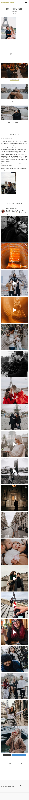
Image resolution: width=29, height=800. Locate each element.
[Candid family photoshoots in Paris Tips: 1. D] (14, 552)
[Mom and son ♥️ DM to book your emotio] (14, 659)
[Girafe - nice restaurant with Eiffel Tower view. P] (14, 632)
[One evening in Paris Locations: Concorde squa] (14, 417)
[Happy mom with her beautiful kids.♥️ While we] (14, 686)
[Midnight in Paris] (14, 498)
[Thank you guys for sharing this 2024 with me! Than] (14, 283)
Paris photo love (18, 54)
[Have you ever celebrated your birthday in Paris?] (14, 444)
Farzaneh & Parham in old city (14, 122)
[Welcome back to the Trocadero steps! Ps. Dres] (14, 605)
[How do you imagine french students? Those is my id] (14, 713)
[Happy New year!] (14, 256)
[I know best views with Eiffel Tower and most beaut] (14, 525)
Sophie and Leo (14, 79)
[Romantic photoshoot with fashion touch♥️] (14, 229)
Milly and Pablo (14, 101)
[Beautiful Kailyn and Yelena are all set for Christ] (14, 390)
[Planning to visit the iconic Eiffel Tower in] (14, 310)
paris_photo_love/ (7, 165)
